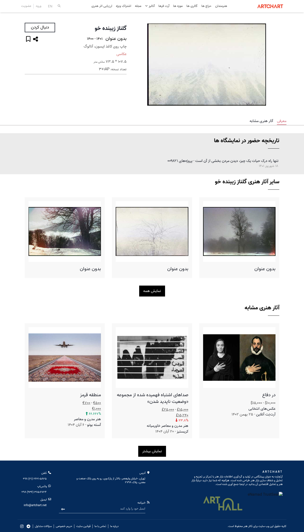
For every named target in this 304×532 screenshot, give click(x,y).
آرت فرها (163, 6)
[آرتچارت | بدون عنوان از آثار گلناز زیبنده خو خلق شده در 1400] (206, 65)
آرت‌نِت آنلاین (266, 414)
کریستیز (182, 431)
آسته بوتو (94, 425)
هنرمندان (221, 6)
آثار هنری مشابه (261, 121)
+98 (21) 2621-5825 (35, 478)
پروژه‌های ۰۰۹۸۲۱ (179, 161)
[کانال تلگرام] (28, 526)
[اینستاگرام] (21, 526)
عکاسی (121, 54)
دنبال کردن (40, 27)
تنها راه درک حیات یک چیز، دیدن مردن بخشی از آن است (236, 161)
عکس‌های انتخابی (262, 409)
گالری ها (192, 6)
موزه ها (178, 6)
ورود (38, 6)
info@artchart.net (35, 505)
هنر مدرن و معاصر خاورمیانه (167, 426)
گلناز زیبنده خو (111, 28)
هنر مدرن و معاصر (87, 419)
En (50, 6)
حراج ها (206, 6)
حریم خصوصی (64, 526)
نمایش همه (152, 291)
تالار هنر (247, 526)
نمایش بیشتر (152, 451)
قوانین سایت (83, 526)
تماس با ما (100, 526)
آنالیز (151, 6)
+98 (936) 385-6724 (34, 492)
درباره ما (114, 526)
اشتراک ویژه (123, 6)
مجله (138, 6)
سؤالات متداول (43, 526)
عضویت (26, 6)
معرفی (281, 121)
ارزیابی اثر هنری (101, 6)
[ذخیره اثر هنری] (28, 39)
